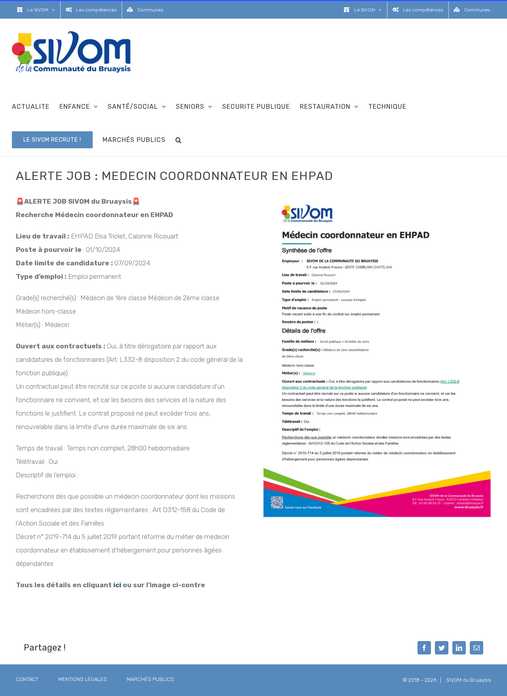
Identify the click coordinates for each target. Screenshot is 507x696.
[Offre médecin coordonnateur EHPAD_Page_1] (377, 198)
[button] (178, 139)
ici (117, 585)
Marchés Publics (150, 679)
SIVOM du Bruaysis (468, 680)
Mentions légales (82, 679)
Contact (27, 679)
